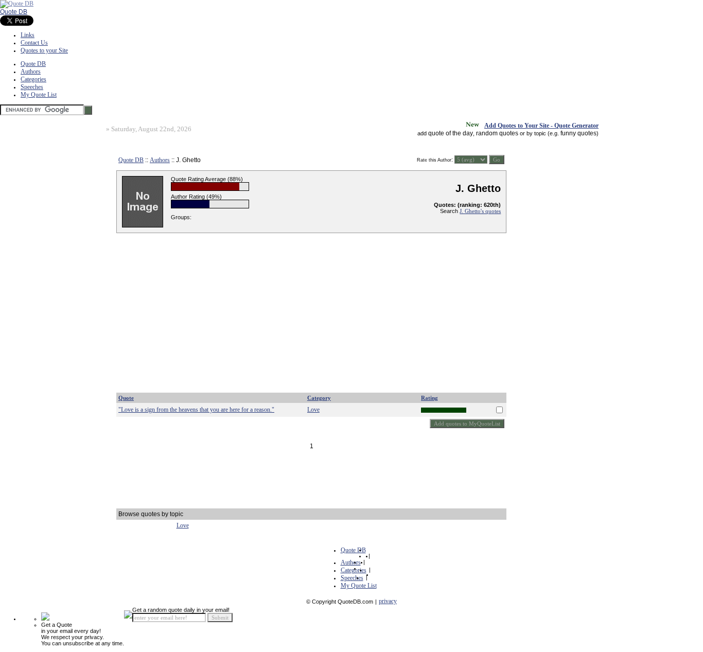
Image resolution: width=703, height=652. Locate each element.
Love (313, 409)
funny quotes (578, 133)
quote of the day (450, 133)
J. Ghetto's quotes (480, 211)
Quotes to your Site (44, 50)
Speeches (32, 87)
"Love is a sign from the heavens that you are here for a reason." (196, 409)
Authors (31, 71)
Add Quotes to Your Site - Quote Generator (541, 125)
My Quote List (39, 94)
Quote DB (13, 11)
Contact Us (34, 42)
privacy (388, 601)
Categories (33, 79)
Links (27, 35)
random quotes (497, 133)
